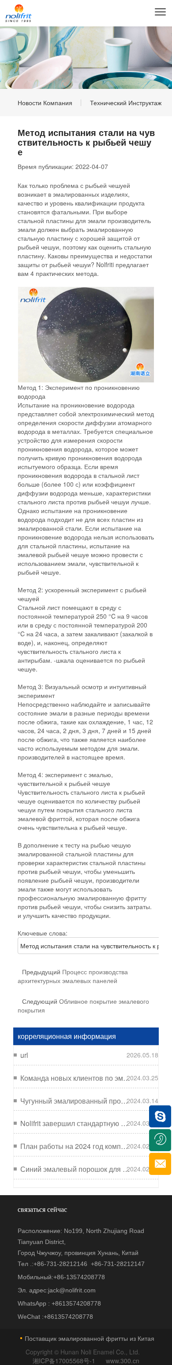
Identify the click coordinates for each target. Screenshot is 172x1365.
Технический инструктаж (125, 102)
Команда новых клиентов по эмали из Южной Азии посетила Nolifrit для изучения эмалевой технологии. (75, 1078)
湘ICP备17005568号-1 (65, 1360)
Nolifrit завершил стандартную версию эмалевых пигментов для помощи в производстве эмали (75, 1123)
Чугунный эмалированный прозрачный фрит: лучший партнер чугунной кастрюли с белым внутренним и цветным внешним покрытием (75, 1101)
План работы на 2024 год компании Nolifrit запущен (75, 1146)
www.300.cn (122, 1360)
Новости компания (45, 102)
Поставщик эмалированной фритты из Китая (89, 1338)
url (24, 1055)
